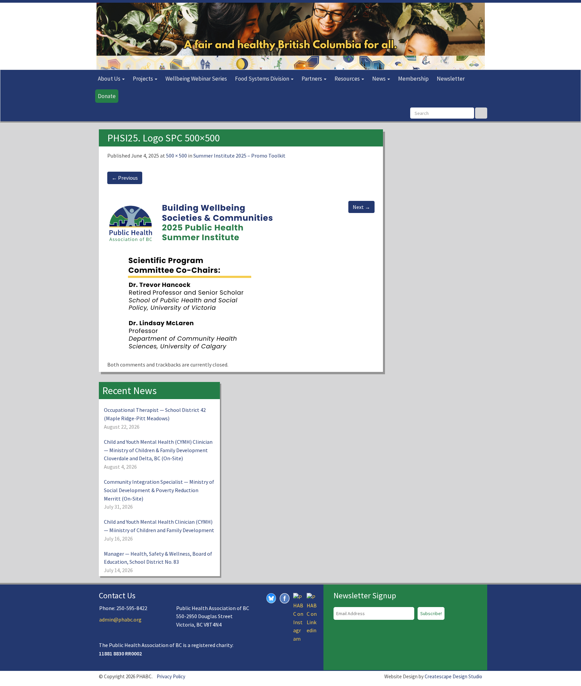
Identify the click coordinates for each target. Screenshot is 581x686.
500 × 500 (176, 155)
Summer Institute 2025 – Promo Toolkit (239, 155)
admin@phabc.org (120, 619)
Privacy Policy (171, 676)
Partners (312, 78)
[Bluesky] (271, 597)
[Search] (481, 113)
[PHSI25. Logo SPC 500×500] (191, 275)
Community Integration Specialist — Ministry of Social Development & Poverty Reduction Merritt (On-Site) (159, 490)
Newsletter (451, 78)
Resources (348, 78)
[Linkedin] (312, 613)
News (379, 78)
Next (361, 207)
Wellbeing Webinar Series (196, 78)
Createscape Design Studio (453, 676)
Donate (107, 96)
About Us (109, 78)
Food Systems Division (262, 78)
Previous (125, 177)
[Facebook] (285, 597)
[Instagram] (298, 617)
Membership (413, 78)
